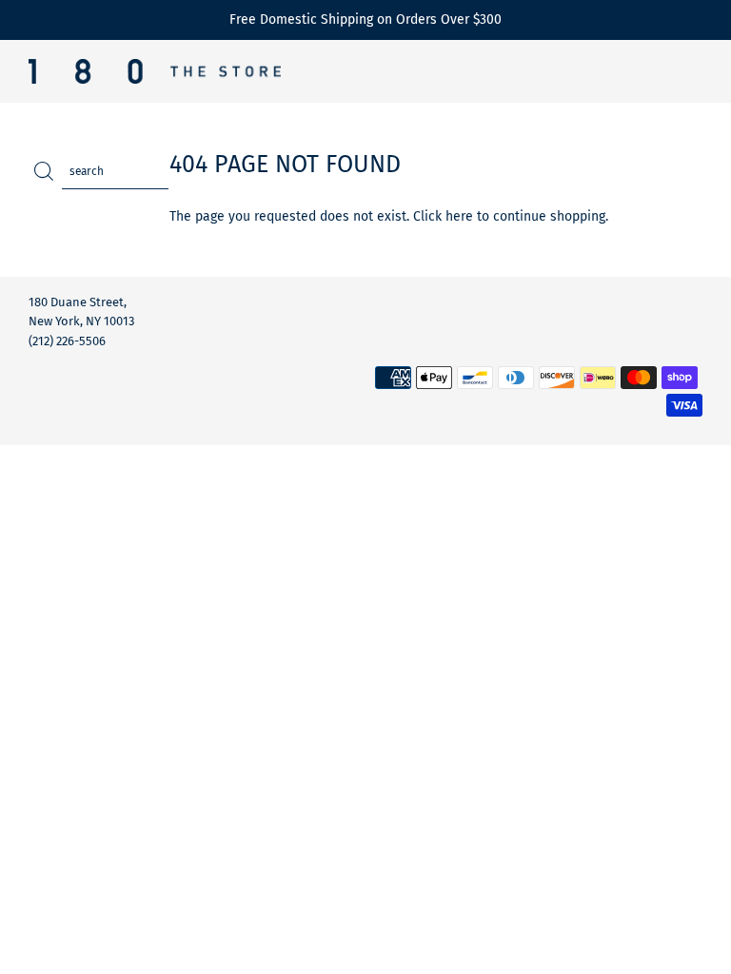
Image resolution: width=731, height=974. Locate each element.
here (459, 216)
